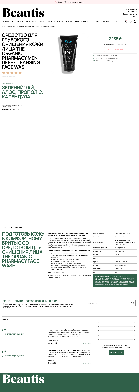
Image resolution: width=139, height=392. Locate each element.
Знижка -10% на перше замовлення (71, 2)
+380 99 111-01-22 (131, 9)
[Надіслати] (132, 303)
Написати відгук (116, 352)
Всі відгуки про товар (8, 76)
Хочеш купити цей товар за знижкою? (30, 301)
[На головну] (23, 17)
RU (136, 16)
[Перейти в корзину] (134, 21)
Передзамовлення (115, 49)
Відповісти (87, 343)
